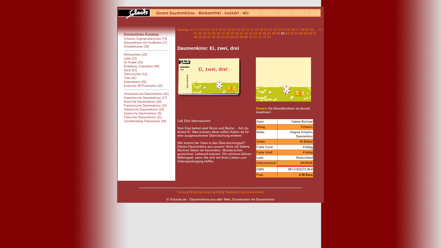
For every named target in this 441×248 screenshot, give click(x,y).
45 (260, 33)
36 (218, 33)
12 (229, 29)
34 (209, 33)
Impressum (204, 192)
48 (273, 33)
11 (224, 29)
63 (218, 37)
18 (257, 29)
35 (214, 33)
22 (275, 29)
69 (246, 37)
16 (247, 29)
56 (310, 33)
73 (264, 37)
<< (191, 29)
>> (320, 29)
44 (255, 33)
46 (264, 33)
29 (307, 29)
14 (238, 29)
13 (234, 29)
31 (195, 33)
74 (269, 37)
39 (232, 33)
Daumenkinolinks (251, 192)
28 (303, 29)
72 (260, 37)
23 (280, 29)
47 (269, 33)
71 (255, 37)
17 (252, 29)
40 (237, 33)
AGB (218, 192)
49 (278, 33)
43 (250, 33)
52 (292, 33)
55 (306, 33)
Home (181, 192)
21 (270, 29)
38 (227, 33)
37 (223, 33)
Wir (191, 192)
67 (237, 37)
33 (204, 33)
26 (293, 29)
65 (227, 37)
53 (296, 33)
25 (289, 29)
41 (241, 33)
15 (243, 29)
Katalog (182, 29)
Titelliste (230, 192)
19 (261, 29)
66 (232, 37)
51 (287, 33)
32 (200, 33)
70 (250, 37)
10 (220, 29)
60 (204, 37)
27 (298, 29)
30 (312, 29)
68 (241, 37)
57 (315, 33)
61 (209, 37)
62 (214, 37)
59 (200, 37)
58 (195, 37)
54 (301, 33)
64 (223, 37)
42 (246, 33)
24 (284, 29)
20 (266, 29)
